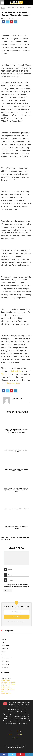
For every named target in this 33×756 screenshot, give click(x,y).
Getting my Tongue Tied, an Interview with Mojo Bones (16, 469)
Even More (5, 664)
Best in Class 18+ (7, 658)
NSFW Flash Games (7, 690)
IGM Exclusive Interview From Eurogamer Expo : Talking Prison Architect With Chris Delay (16, 490)
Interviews (8, 7)
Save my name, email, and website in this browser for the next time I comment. (16, 586)
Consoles (5, 642)
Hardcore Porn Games (8, 682)
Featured (5, 649)
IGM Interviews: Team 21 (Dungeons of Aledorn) (16, 527)
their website (16, 371)
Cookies (10, 734)
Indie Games (6, 645)
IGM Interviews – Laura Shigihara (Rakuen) (16, 509)
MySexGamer (5, 692)
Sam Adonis (17, 399)
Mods (4, 652)
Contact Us (15, 738)
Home (2, 7)
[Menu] (2, 2)
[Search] (30, 2)
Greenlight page (13, 383)
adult (4, 636)
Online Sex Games (6, 688)
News (4, 639)
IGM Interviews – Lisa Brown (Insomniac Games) (16, 450)
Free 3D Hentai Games (8, 684)
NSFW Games (5, 680)
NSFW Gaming (5, 686)
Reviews (4, 655)
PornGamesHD (5, 694)
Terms (10, 731)
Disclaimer (19, 734)
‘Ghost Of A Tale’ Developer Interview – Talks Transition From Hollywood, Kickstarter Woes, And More (16, 431)
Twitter (4, 374)
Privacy (19, 731)
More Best (5, 661)
